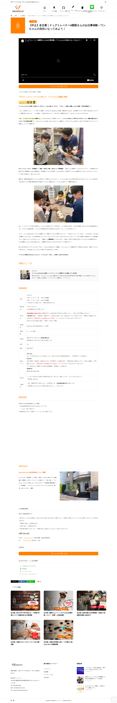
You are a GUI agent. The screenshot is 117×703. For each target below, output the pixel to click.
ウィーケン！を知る (72, 11)
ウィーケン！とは (48, 674)
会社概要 (46, 671)
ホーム (44, 11)
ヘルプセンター (101, 11)
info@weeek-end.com (28, 537)
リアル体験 (54, 11)
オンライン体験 (63, 11)
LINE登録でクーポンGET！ (91, 11)
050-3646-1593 (26, 540)
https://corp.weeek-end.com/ (20, 690)
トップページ (47, 668)
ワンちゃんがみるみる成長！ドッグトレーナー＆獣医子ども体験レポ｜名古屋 (54, 273)
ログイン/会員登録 (82, 11)
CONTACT (46, 677)
